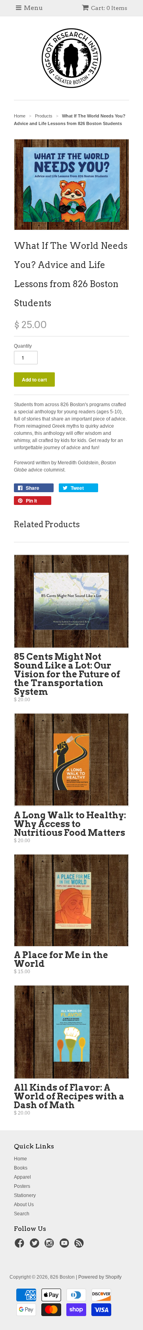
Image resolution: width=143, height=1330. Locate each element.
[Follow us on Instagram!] (50, 1245)
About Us (24, 1204)
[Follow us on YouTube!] (66, 1245)
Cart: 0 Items (109, 8)
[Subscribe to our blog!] (80, 1245)
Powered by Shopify (100, 1277)
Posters (22, 1186)
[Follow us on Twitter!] (36, 1245)
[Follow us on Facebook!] (21, 1245)
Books (20, 1168)
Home (20, 1159)
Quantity (23, 346)
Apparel (22, 1177)
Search (21, 1214)
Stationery (25, 1195)
